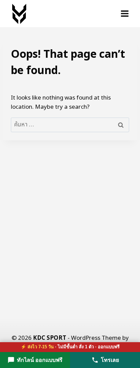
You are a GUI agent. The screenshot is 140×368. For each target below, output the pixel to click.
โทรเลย (110, 360)
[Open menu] (124, 13)
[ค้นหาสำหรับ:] (70, 124)
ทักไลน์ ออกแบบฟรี (40, 360)
